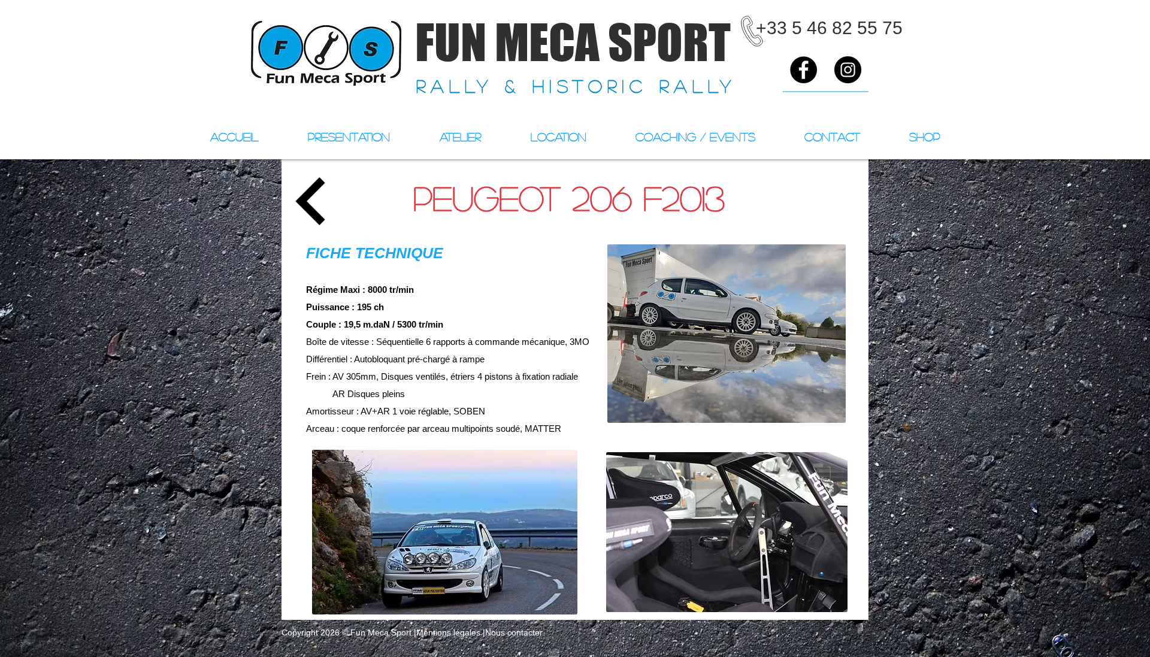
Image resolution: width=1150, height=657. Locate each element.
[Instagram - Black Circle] (847, 69)
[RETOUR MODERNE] (310, 201)
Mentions (433, 632)
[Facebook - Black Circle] (803, 69)
